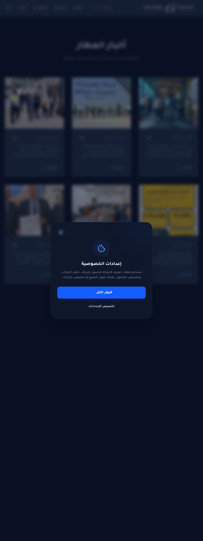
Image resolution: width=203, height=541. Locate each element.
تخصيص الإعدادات (101, 306)
